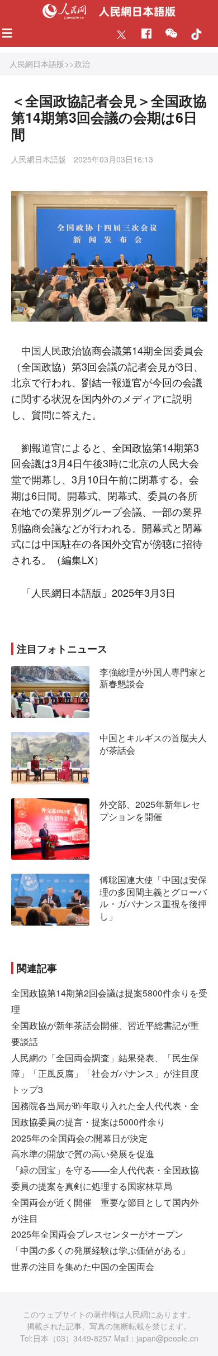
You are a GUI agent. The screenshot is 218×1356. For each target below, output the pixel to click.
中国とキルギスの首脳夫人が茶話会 (153, 743)
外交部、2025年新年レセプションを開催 (149, 810)
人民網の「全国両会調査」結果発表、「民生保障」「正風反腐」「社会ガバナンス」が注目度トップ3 (105, 1073)
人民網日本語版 (37, 63)
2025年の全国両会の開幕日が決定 (79, 1138)
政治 (82, 63)
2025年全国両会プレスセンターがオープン (97, 1234)
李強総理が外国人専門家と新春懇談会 (153, 678)
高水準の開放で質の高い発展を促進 (82, 1153)
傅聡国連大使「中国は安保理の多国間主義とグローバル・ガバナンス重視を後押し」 (153, 897)
